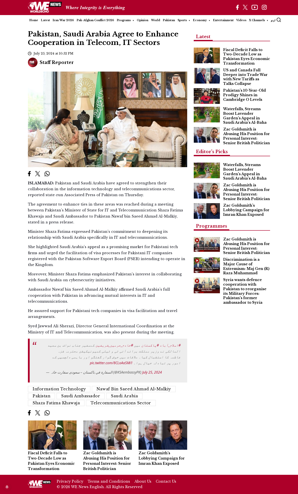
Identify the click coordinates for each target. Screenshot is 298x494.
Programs (124, 20)
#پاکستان (150, 345)
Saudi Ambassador (80, 396)
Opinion (142, 20)
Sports (182, 20)
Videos (241, 20)
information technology (59, 389)
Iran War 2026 (63, 20)
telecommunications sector (121, 403)
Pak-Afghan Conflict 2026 (95, 20)
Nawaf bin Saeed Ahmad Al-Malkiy (133, 389)
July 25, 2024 (152, 372)
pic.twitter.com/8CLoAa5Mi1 (111, 362)
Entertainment (223, 20)
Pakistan (169, 20)
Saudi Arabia (124, 396)
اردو (273, 20)
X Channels (257, 20)
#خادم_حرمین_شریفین (114, 345)
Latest (45, 20)
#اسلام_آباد (170, 345)
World (155, 20)
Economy (200, 20)
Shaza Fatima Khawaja (56, 403)
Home (33, 20)
